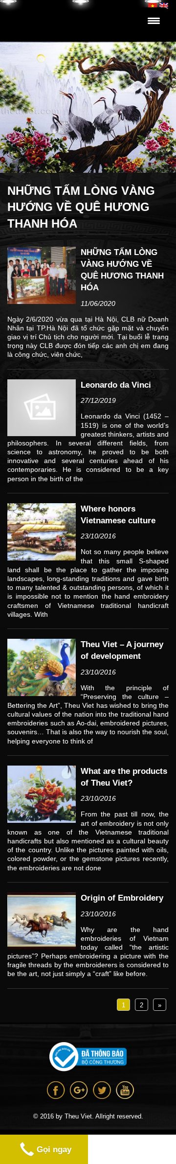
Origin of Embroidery (122, 898)
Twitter (102, 1090)
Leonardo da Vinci (116, 385)
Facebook (56, 1090)
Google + (79, 1090)
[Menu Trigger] (153, 20)
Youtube (125, 1090)
